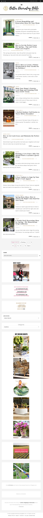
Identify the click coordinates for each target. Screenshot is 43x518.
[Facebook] (4, 1)
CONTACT (22, 515)
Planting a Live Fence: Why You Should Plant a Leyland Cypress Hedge (27, 155)
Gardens (17, 19)
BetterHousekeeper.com (22, 289)
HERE (24, 309)
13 (20, 245)
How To (21, 19)
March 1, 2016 (18, 225)
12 (18, 245)
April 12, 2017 (18, 24)
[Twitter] (2, 1)
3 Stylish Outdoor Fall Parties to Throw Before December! (27, 113)
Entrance (17, 195)
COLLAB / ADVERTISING (30, 515)
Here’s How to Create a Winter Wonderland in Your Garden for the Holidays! (27, 66)
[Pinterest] (5, 1)
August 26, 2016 (6, 139)
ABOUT (17, 515)
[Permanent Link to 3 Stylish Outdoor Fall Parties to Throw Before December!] (8, 126)
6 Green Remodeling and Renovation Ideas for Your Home (27, 22)
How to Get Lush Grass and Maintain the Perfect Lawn (21, 136)
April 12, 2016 (18, 202)
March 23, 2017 (6, 50)
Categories (21, 324)
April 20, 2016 (18, 180)
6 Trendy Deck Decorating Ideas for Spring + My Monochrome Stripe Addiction (27, 222)
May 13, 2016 (18, 158)
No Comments (27, 50)
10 (12, 245)
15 (25, 245)
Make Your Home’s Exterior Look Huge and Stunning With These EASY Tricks (26, 90)
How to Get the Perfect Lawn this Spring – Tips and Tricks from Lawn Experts (26, 46)
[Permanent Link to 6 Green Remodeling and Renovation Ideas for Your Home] (8, 35)
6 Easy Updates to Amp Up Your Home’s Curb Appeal (27, 178)
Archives (6, 316)
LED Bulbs (10, 485)
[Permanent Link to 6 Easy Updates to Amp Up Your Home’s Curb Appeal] (8, 182)
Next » (29, 245)
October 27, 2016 (19, 115)
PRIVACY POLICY (11, 515)
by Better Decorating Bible (29, 24)
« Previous (23, 242)
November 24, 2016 (19, 93)
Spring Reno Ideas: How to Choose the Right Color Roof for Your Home (27, 198)
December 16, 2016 (19, 69)
